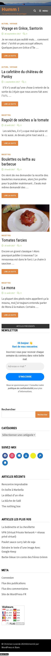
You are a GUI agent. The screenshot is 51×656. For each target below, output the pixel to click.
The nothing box (11, 506)
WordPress (7, 647)
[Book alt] (5, 462)
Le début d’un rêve (13, 495)
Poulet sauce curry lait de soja (18, 542)
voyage (13, 23)
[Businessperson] (26, 455)
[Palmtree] (40, 455)
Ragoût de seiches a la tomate (25, 120)
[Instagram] (12, 455)
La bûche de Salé (11, 500)
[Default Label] (19, 455)
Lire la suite (10, 55)
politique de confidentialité (20, 388)
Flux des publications (14, 583)
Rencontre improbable (15, 484)
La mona (8, 287)
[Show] (33, 455)
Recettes (6, 115)
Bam (17, 647)
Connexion (8, 577)
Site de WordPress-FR (14, 594)
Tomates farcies (14, 240)
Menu (45, 10)
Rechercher (8, 409)
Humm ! (10, 9)
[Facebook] (5, 455)
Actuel (5, 23)
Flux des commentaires (15, 588)
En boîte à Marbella (13, 489)
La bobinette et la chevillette (18, 527)
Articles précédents (25, 326)
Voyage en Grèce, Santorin (22, 28)
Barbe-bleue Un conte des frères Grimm (24, 557)
